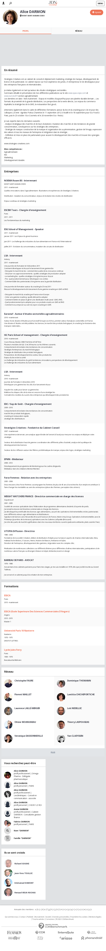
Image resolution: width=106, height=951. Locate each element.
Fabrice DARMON (22, 821)
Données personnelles (60, 917)
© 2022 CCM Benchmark (65, 919)
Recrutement (39, 917)
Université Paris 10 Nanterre (19, 630)
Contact (22, 917)
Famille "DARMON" (22, 838)
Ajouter (98, 12)
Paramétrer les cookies (79, 917)
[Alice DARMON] (10, 17)
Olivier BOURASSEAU (25, 722)
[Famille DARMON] (7, 838)
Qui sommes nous (11, 917)
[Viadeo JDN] (40, 938)
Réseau (78, 31)
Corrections (50, 919)
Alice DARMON (20, 770)
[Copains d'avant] (14, 938)
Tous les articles (38, 919)
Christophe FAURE (23, 680)
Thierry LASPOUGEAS (78, 722)
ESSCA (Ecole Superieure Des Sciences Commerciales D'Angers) (36, 611)
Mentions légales (95, 917)
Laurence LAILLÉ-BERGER (27, 708)
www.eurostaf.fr (11, 96)
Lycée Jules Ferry (13, 649)
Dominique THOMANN (79, 680)
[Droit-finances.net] (92, 932)
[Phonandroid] (92, 938)
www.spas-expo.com (77, 93)
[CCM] (40, 932)
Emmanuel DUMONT (24, 883)
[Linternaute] (66, 932)
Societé (48, 917)
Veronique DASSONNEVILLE (28, 735)
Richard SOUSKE (21, 863)
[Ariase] (66, 938)
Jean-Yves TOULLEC (23, 873)
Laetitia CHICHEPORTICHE (81, 694)
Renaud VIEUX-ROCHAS (25, 892)
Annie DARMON (21, 809)
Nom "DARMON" (21, 830)
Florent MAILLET (23, 694)
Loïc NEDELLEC (74, 708)
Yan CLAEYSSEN (75, 735)
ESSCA (7, 595)
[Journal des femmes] (14, 932)
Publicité (30, 917)
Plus (53, 752)
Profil (25, 31)
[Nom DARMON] (7, 830)
